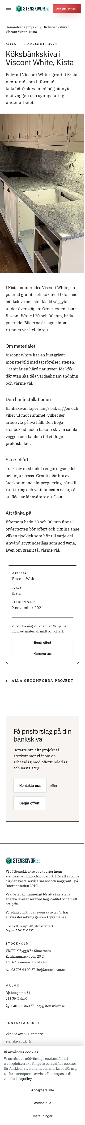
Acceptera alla (42, 1090)
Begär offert (42, 642)
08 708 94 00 (20, 970)
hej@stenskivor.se (51, 970)
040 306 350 (20, 1006)
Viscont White (24, 578)
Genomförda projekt (22, 27)
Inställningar (42, 1116)
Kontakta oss (42, 653)
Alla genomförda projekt (40, 680)
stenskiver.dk (16, 1041)
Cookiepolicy (21, 1078)
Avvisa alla (42, 1103)
